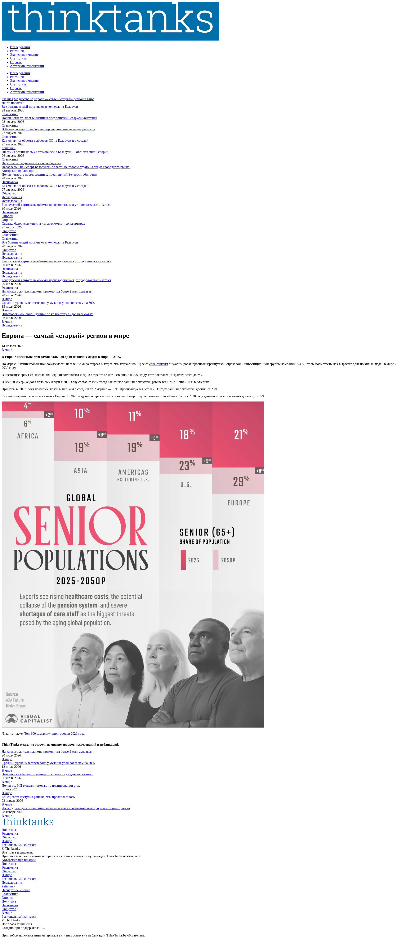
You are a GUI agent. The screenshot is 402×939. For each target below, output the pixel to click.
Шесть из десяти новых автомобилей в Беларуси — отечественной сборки (55, 152)
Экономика (10, 182)
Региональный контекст (19, 845)
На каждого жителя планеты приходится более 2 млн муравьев (47, 291)
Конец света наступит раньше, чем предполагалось (38, 797)
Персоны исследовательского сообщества (31, 163)
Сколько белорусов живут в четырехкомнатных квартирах (43, 223)
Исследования (20, 47)
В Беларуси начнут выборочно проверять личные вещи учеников (48, 129)
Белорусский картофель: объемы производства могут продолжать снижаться (56, 204)
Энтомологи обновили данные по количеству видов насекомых (47, 314)
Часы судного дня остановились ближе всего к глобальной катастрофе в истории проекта (66, 808)
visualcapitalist (158, 364)
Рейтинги (17, 51)
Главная (7, 99)
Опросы (16, 62)
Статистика (18, 58)
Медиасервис (23, 99)
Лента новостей (13, 103)
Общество (9, 193)
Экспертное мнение (24, 54)
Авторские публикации (27, 66)
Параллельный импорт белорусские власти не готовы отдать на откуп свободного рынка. (66, 167)
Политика (9, 830)
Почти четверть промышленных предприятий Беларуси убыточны (49, 118)
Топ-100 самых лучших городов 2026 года (54, 733)
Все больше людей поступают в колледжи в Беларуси (40, 106)
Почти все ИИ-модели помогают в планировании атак (41, 785)
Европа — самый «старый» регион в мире (64, 99)
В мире (7, 299)
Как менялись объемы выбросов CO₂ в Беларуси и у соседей (45, 140)
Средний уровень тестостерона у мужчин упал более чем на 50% (48, 302)
